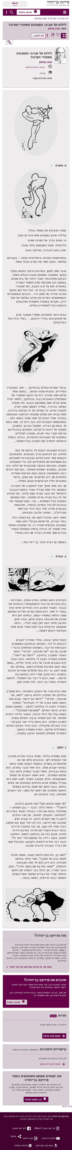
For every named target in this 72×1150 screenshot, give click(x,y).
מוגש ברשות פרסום (35, 67)
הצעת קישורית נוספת (52, 1064)
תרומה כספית (28, 12)
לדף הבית (67, 1106)
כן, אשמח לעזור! (35, 1099)
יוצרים (53, 18)
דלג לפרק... (38, 35)
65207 (15, 3)
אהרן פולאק (41, 18)
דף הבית (64, 18)
